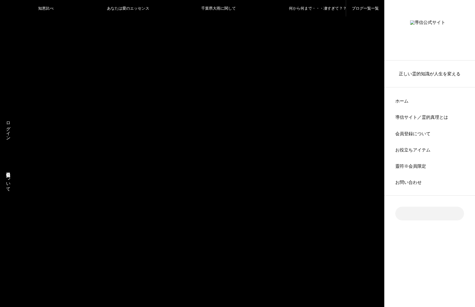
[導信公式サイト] (429, 30)
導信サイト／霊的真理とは (421, 117)
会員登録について (412, 133)
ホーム (401, 101)
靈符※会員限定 (410, 166)
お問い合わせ (408, 182)
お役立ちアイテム (412, 150)
